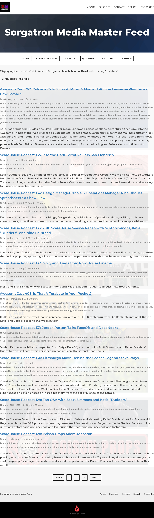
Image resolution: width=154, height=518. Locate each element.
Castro (71, 58)
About (91, 7)
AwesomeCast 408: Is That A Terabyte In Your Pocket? (46, 293)
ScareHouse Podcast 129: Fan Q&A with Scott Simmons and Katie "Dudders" (63, 400)
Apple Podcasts (48, 58)
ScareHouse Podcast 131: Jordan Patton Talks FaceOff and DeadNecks (59, 328)
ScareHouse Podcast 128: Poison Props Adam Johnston (46, 434)
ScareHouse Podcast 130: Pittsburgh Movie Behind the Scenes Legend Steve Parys (69, 358)
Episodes (104, 7)
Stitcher (109, 58)
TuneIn (128, 58)
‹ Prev (58, 477)
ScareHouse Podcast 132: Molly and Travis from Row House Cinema (56, 263)
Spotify (89, 58)
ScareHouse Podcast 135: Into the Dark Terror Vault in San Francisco (57, 155)
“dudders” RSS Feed (17, 79)
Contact (119, 7)
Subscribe (147, 7)
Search (132, 7)
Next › (95, 477)
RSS (27, 58)
